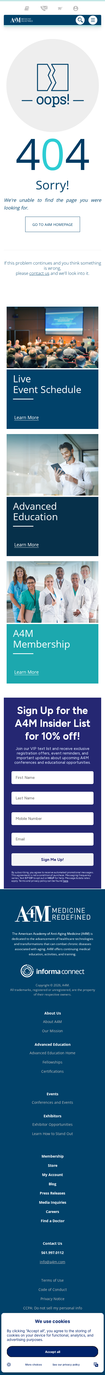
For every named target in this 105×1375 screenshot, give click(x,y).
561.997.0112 (52, 1252)
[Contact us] (44, 8)
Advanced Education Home (52, 1052)
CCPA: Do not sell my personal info (52, 1308)
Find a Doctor (52, 1220)
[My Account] (76, 8)
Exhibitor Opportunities (52, 1124)
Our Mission (52, 1030)
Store (52, 1165)
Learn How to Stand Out (52, 1133)
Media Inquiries (52, 1202)
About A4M (52, 1021)
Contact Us (52, 1243)
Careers (52, 1211)
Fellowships (52, 1062)
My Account (52, 1174)
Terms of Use (52, 1280)
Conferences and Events (52, 1102)
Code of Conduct (52, 1289)
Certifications (52, 1071)
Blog (52, 1183)
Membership (53, 1156)
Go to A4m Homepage (52, 224)
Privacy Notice (52, 1298)
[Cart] (60, 8)
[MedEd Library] (28, 8)
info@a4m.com (52, 1261)
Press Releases (52, 1193)
